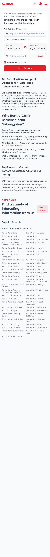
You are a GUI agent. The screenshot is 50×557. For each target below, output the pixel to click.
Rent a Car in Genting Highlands (34, 315)
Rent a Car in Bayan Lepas (12, 307)
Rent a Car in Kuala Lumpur (37, 239)
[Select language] (34, 3)
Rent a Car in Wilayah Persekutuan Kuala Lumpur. (13, 291)
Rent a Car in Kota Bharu (12, 248)
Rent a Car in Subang (34, 285)
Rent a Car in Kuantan (35, 276)
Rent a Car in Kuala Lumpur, (37, 290)
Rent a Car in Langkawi (35, 260)
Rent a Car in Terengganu (36, 251)
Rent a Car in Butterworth (36, 307)
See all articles (43, 209)
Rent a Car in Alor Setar (35, 233)
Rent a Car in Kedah (10, 233)
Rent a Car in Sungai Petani (13, 331)
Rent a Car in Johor (33, 266)
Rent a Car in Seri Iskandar (36, 328)
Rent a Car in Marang (10, 263)
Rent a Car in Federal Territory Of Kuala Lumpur (12, 244)
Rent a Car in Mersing (10, 325)
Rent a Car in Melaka (10, 239)
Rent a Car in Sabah (34, 254)
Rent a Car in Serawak (35, 299)
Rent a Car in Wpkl (9, 310)
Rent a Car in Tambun (11, 328)
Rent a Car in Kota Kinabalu (13, 260)
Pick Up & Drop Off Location (15, 29)
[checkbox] (5, 40)
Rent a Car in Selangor (35, 248)
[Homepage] (7, 4)
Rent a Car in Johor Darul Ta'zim (36, 320)
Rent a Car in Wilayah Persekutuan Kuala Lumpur (36, 280)
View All (40, 56)
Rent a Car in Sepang (10, 251)
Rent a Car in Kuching (11, 273)
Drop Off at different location (18, 39)
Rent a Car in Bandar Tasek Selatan (13, 286)
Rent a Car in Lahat (33, 325)
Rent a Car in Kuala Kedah (12, 302)
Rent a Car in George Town (36, 273)
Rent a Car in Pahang (10, 276)
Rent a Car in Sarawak (35, 270)
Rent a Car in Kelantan (35, 243)
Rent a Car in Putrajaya (11, 295)
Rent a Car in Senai (9, 299)
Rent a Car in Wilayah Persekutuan (34, 303)
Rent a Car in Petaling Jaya (13, 319)
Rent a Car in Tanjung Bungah (11, 315)
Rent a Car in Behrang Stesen (35, 332)
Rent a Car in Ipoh (33, 236)
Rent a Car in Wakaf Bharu (36, 310)
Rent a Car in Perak (9, 236)
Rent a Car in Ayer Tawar (12, 336)
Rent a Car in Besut (9, 279)
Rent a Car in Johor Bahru (12, 270)
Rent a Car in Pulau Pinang (36, 263)
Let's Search (25, 68)
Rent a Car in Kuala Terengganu (10, 255)
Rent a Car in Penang (10, 266)
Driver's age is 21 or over (16, 62)
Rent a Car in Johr (33, 295)
